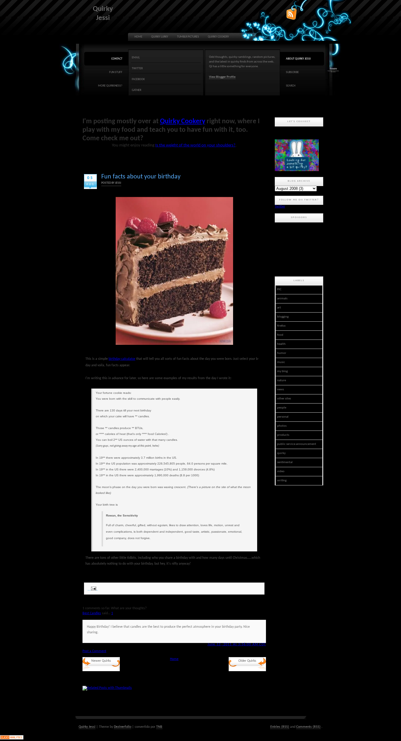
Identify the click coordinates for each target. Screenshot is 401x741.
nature (281, 380)
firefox (281, 326)
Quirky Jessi (87, 727)
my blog (282, 371)
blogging (283, 316)
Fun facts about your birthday (141, 176)
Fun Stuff (115, 72)
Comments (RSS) (308, 727)
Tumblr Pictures (188, 36)
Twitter (137, 68)
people (281, 407)
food (280, 335)
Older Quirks (247, 661)
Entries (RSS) (279, 727)
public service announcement (296, 444)
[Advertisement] (301, 249)
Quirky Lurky (159, 36)
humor (281, 353)
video (280, 471)
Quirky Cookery (218, 36)
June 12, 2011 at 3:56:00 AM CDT (237, 644)
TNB (159, 727)
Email (136, 57)
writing (282, 480)
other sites (284, 398)
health (281, 344)
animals (282, 298)
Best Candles (91, 613)
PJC (279, 289)
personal (283, 416)
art (279, 307)
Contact (116, 58)
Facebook (138, 79)
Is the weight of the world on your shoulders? (195, 145)
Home (138, 36)
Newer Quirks (101, 661)
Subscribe (292, 72)
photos (282, 426)
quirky (281, 453)
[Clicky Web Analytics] (11, 738)
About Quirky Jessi (298, 58)
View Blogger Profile (222, 77)
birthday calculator (122, 359)
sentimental (285, 462)
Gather (136, 90)
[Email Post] (93, 588)
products (283, 435)
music (281, 362)
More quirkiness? (110, 85)
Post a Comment (94, 651)
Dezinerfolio (122, 727)
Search (290, 85)
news (280, 389)
